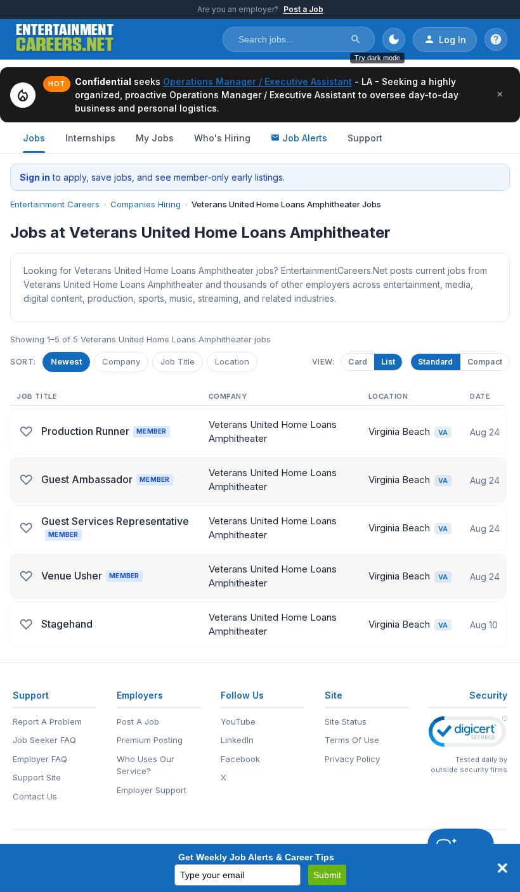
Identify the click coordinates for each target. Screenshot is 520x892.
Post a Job (303, 9)
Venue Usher (90, 575)
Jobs (34, 138)
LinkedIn (237, 740)
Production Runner (104, 431)
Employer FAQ (40, 759)
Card (357, 361)
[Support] (495, 39)
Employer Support (151, 790)
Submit (327, 875)
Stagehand (67, 623)
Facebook (240, 759)
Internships (90, 138)
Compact (484, 361)
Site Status (346, 721)
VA (443, 432)
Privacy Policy (352, 759)
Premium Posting (150, 740)
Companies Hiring (145, 204)
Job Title (177, 361)
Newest (66, 361)
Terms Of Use (352, 740)
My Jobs (155, 138)
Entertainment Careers (55, 204)
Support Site (37, 777)
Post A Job (138, 721)
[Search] (356, 39)
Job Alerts (304, 138)
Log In (452, 39)
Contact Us (35, 796)
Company (121, 361)
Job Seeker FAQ (44, 740)
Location (232, 361)
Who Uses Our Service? (145, 765)
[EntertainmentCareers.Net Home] (65, 39)
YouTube (238, 721)
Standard (435, 361)
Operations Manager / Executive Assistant (257, 81)
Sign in (35, 177)
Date (480, 396)
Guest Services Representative (115, 526)
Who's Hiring (222, 138)
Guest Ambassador (105, 479)
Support (365, 138)
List (388, 361)
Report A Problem (47, 721)
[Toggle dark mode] (393, 39)
